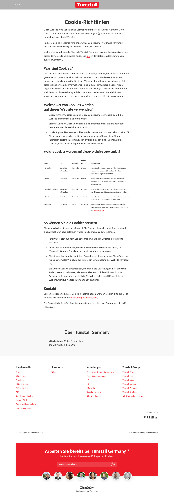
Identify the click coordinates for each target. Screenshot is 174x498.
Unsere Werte (22, 400)
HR (88, 384)
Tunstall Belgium (129, 392)
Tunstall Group (129, 372)
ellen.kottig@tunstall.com (84, 298)
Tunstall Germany (130, 388)
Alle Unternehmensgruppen (134, 396)
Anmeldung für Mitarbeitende (27, 433)
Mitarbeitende (22, 384)
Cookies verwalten (24, 409)
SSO (42, 433)
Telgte (54, 372)
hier (88, 56)
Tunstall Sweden (129, 384)
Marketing (91, 388)
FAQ (17, 392)
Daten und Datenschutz (26, 404)
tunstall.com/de (152, 412)
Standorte (20, 380)
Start (18, 372)
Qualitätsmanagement (96, 376)
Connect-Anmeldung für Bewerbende (143, 433)
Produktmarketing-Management (100, 372)
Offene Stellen (22, 388)
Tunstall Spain (128, 380)
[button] (71, 464)
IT (88, 380)
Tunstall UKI (128, 376)
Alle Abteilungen (94, 396)
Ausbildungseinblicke (24, 396)
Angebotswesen (94, 392)
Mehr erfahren (99, 210)
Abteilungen (21, 376)
